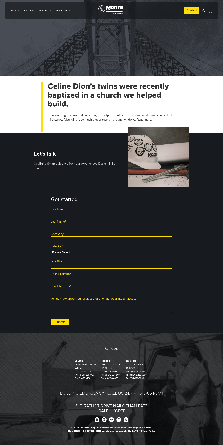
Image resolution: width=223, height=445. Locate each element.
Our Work (29, 10)
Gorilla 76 (133, 431)
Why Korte (61, 10)
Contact (191, 10)
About (13, 10)
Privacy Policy (148, 431)
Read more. (144, 120)
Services (43, 10)
